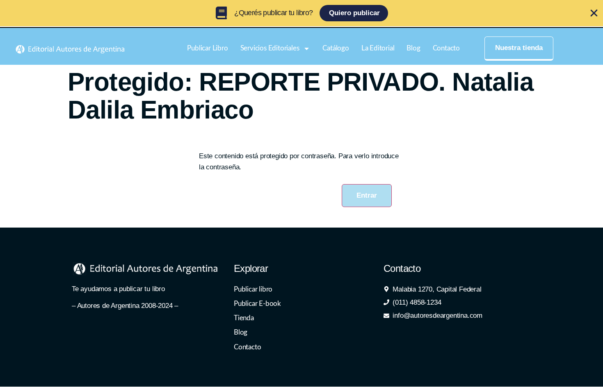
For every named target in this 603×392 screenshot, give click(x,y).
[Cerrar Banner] (594, 13)
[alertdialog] (301, 13)
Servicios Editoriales (269, 48)
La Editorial (378, 48)
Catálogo (335, 48)
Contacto (446, 48)
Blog (413, 48)
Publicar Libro (207, 48)
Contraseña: (219, 184)
